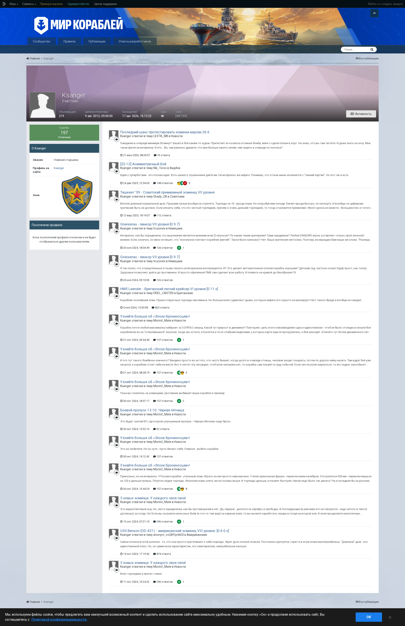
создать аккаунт (392, 3)
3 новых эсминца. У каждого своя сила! (153, 498)
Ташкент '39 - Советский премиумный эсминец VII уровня (167, 192)
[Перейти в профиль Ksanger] (113, 135)
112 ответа (163, 215)
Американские (197, 534)
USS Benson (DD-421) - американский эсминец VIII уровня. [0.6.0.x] (174, 531)
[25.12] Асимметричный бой (143, 164)
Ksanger (59, 168)
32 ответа (162, 429)
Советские (177, 196)
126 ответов (164, 247)
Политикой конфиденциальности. (59, 620)
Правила (69, 41)
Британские (185, 293)
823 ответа (161, 307)
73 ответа (163, 155)
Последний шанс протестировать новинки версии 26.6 (164, 132)
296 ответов (164, 521)
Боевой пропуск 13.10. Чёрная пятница (152, 410)
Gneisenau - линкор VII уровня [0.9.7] (150, 224)
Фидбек (175, 168)
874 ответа (163, 553)
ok (368, 617)
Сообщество (41, 41)
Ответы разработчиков (135, 41)
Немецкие (175, 228)
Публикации (97, 41)
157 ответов (164, 339)
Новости (177, 136)
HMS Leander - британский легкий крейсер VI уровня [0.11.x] (169, 289)
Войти (372, 3)
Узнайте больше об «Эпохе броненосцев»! (155, 316)
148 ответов (164, 183)
